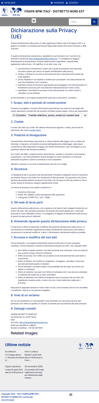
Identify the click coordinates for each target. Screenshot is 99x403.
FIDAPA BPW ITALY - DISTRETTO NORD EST (54, 11)
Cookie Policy (35, 130)
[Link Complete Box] (15, 356)
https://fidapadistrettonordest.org (43, 59)
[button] (34, 20)
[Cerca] (94, 21)
